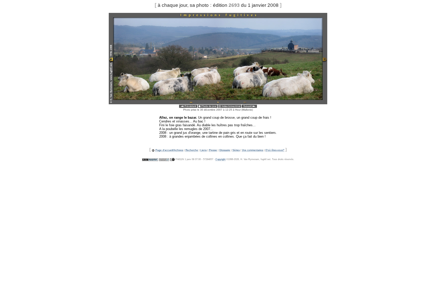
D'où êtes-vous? (274, 150)
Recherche (191, 150)
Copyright (220, 159)
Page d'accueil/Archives (169, 150)
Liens (203, 150)
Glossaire (224, 150)
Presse (213, 150)
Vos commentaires (252, 150)
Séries (236, 150)
